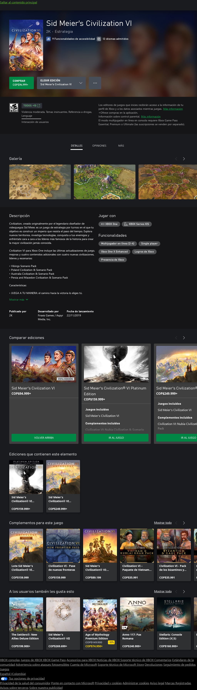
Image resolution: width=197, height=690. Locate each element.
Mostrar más (16, 299)
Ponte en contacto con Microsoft (72, 683)
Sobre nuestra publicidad (46, 688)
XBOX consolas (10, 660)
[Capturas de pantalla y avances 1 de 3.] (40, 182)
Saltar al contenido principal (18, 2)
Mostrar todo (163, 522)
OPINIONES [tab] (99, 145)
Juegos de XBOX (32, 660)
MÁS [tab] (121, 145)
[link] (26, 486)
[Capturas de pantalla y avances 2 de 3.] (104, 182)
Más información (173, 109)
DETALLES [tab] (76, 145)
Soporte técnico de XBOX (137, 660)
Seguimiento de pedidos (179, 664)
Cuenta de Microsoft (83, 664)
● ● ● (95, 83)
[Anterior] (176, 158)
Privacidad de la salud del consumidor (25, 683)
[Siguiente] (184, 158)
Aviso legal (157, 683)
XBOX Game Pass (54, 660)
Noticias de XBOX (108, 660)
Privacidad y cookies (108, 683)
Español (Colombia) (13, 674)
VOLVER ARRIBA (44, 437)
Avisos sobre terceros (14, 688)
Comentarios (162, 660)
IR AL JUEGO (116, 437)
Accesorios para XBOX (82, 660)
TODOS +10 (29, 105)
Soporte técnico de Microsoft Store (121, 664)
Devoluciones (154, 664)
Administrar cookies (136, 683)
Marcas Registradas (178, 683)
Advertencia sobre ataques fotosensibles (42, 664)
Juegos (4, 669)
